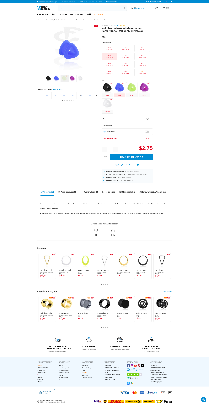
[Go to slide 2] (64, 100)
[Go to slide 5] (69, 100)
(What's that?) (58, 89)
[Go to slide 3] (66, 100)
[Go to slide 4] (67, 100)
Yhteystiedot (153, 365)
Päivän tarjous (41, 370)
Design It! (99, 14)
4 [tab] (108, 284)
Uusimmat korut (41, 372)
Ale (38, 375)
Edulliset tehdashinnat (68, 2)
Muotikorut (76, 14)
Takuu (106, 372)
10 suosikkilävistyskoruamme (158, 375)
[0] (156, 8)
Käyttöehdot (43, 400)
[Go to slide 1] (62, 100)
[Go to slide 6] (71, 100)
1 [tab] (101, 284)
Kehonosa (42, 14)
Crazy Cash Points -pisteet (112, 375)
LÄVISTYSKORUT (59, 14)
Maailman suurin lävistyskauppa (47, 2)
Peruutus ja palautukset (111, 370)
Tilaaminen (107, 365)
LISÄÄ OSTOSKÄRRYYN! (131, 157)
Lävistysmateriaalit (155, 370)
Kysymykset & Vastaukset (157, 367)
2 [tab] (103, 284)
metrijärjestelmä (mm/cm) (154, 1)
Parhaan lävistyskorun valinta (158, 377)
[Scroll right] (38, 191)
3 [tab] (105, 284)
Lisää (88, 14)
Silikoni (116, 25)
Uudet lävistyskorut (42, 367)
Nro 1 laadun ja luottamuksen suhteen (90, 2)
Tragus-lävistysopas (156, 382)
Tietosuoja (51, 400)
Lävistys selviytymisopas (157, 372)
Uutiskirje (39, 382)
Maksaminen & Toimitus (111, 367)
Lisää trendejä (167, 291)
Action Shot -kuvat (109, 379)
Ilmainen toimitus (111, 2)
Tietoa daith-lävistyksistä (157, 379)
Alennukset (40, 379)
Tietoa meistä (108, 377)
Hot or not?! (40, 377)
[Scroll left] (171, 191)
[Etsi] (124, 8)
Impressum (58, 400)
